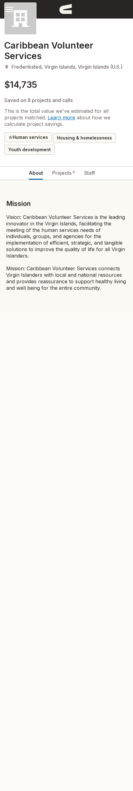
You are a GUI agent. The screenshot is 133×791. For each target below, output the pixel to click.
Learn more (61, 117)
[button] (9, 9)
